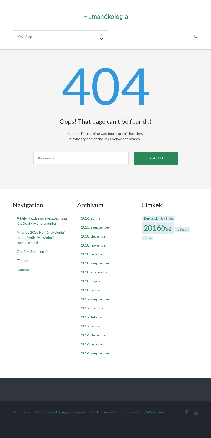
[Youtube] (196, 412)
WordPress (155, 412)
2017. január (91, 326)
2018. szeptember (95, 263)
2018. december (94, 236)
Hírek (147, 238)
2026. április (90, 218)
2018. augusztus (94, 272)
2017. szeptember (95, 299)
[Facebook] (186, 412)
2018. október (92, 254)
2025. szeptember (95, 227)
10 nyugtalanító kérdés (158, 218)
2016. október (92, 344)
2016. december (94, 335)
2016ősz (158, 227)
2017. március (92, 308)
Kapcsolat (25, 269)
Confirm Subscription (34, 251)
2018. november (94, 245)
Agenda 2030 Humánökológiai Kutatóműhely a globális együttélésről (41, 237)
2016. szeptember (95, 353)
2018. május (90, 281)
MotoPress (101, 412)
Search (156, 158)
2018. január (91, 290)
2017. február (92, 317)
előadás (183, 229)
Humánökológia (55, 412)
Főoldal (22, 260)
